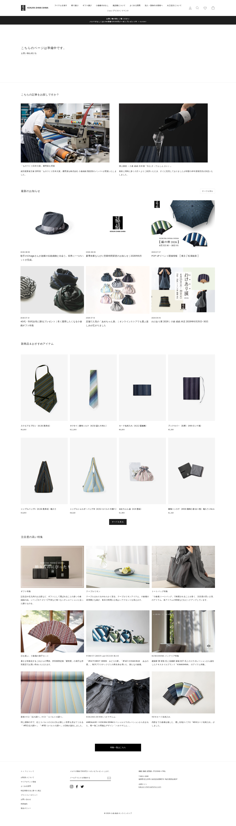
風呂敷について (119, 5)
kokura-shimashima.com (150, 787)
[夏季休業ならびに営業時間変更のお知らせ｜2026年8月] (117, 224)
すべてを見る (207, 191)
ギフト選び (87, 5)
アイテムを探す (60, 5)
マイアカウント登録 (28, 782)
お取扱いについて (27, 777)
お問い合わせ (26, 799)
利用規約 (24, 804)
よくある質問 (135, 5)
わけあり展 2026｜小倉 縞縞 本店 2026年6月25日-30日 (179, 321)
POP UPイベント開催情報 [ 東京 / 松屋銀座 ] (175, 255)
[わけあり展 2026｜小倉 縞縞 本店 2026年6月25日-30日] (183, 290)
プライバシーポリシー (29, 795)
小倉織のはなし (102, 5)
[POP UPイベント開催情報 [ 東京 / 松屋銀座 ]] (183, 224)
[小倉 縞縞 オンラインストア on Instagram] (71, 786)
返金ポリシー (26, 808)
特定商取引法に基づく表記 (31, 791)
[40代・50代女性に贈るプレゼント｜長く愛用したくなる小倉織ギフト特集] (52, 290)
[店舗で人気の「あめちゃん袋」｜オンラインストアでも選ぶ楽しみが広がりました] (117, 290)
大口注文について (174, 5)
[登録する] (109, 778)
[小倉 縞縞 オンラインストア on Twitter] (82, 786)
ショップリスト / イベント (118, 10)
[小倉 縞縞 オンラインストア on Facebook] (77, 786)
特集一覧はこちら (118, 747)
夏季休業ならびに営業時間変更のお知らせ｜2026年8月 (114, 255)
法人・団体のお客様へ (154, 5)
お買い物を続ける (29, 53)
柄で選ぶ (74, 5)
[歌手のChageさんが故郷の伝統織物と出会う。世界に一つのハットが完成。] (52, 224)
